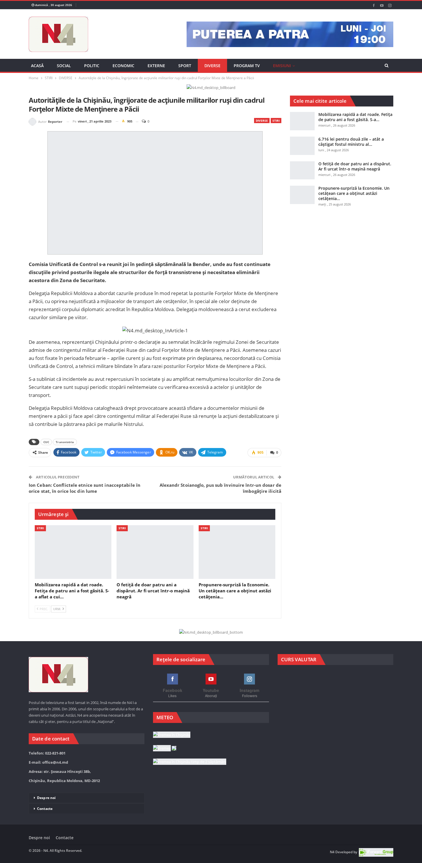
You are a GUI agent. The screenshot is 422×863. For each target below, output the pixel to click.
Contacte (45, 808)
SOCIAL (64, 65)
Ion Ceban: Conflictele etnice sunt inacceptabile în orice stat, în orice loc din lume (84, 488)
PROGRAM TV (247, 65)
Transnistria (65, 442)
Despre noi (46, 797)
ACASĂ (37, 65)
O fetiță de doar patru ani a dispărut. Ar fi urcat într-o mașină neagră (354, 166)
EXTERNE (156, 65)
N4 (332, 852)
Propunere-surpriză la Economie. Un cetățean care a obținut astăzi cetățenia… (354, 193)
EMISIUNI (282, 65)
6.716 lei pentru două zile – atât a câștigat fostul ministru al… (351, 141)
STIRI (276, 121)
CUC (46, 442)
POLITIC (91, 65)
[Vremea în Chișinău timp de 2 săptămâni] (189, 762)
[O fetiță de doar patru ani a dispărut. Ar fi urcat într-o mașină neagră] (155, 552)
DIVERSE (212, 65)
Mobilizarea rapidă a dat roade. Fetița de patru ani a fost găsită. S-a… (355, 117)
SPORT (184, 65)
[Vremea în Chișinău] (171, 735)
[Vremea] (164, 748)
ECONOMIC (123, 65)
